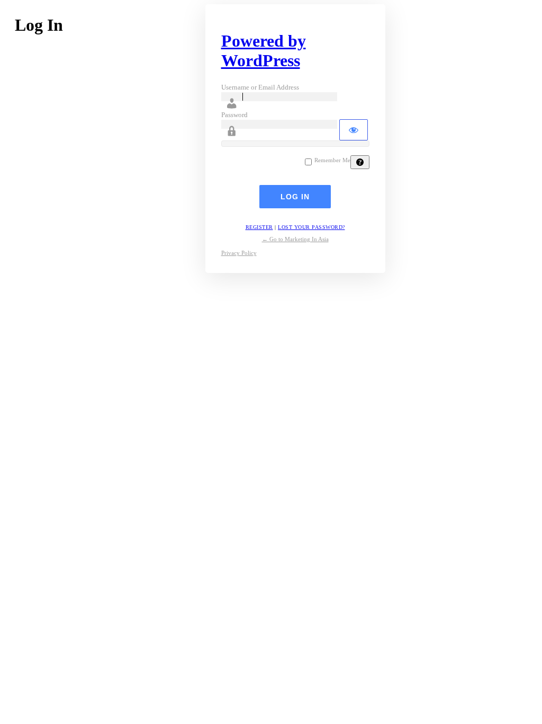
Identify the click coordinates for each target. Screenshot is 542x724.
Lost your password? (311, 227)
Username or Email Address (260, 87)
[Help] (359, 162)
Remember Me (332, 160)
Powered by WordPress (263, 50)
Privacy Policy (239, 253)
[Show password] (353, 129)
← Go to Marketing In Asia (295, 239)
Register (259, 227)
